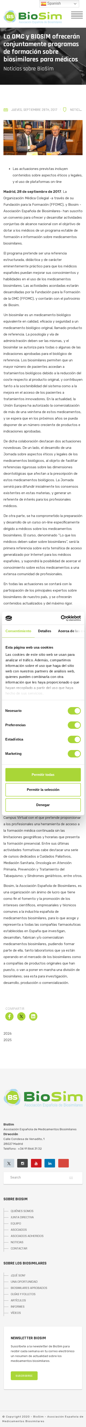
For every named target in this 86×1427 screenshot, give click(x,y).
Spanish (53, 3)
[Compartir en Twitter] (21, 1019)
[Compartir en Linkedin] (33, 1019)
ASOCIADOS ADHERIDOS (27, 1236)
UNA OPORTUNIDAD (24, 1282)
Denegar (43, 805)
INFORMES (18, 1307)
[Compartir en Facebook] (9, 1019)
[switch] (74, 725)
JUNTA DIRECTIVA (22, 1217)
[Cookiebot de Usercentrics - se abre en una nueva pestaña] (61, 618)
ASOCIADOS (19, 1230)
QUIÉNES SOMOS (22, 1211)
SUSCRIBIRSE (24, 1376)
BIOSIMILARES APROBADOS (29, 1288)
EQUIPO (16, 1223)
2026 (7, 1033)
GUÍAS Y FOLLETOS (23, 1294)
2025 (7, 1040)
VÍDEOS (16, 1313)
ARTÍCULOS (18, 1300)
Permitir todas (43, 775)
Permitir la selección (43, 790)
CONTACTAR (19, 1248)
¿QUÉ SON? (18, 1275)
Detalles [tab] (44, 631)
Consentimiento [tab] (18, 631)
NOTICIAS (17, 1242)
